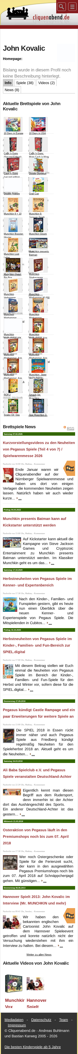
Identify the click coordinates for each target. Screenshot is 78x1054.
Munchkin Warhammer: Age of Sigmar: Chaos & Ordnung (14, 380)
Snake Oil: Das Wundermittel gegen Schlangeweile (12, 420)
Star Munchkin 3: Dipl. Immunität (38, 417)
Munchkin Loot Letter (11, 256)
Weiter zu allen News (39, 954)
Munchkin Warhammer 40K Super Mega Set (12, 338)
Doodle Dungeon (37, 173)
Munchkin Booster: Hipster (14, 236)
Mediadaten (14, 1020)
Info (8, 83)
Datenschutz (41, 1020)
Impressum (17, 1025)
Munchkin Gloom (38, 234)
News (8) (12, 90)
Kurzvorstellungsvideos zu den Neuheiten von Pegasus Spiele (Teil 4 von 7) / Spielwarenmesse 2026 (39, 449)
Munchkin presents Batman (39, 253)
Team (63, 1020)
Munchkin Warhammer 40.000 (39, 296)
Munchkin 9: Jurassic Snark (37, 215)
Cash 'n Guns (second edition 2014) (12, 177)
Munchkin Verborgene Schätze (10, 298)
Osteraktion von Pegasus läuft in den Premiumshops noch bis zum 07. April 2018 (36, 836)
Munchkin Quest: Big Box (13, 276)
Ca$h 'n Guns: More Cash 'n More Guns (39, 157)
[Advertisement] (40, 36)
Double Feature (12, 193)
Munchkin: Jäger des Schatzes (37, 376)
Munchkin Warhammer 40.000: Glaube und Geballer (14, 319)
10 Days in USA (37, 133)
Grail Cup (34, 193)
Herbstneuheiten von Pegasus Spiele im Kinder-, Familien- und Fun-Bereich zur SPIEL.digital (37, 645)
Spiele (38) (25, 83)
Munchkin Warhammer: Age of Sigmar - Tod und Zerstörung (39, 360)
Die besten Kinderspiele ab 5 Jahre (33, 1047)
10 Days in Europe (13, 133)
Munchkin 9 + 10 (12, 213)
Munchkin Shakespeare (36, 276)
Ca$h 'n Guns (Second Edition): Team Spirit (13, 157)
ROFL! (7, 394)
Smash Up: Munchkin (35, 396)
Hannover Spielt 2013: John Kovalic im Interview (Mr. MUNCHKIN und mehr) (36, 1003)
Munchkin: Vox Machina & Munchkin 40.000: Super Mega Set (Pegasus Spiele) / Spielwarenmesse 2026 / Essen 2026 (14, 1003)
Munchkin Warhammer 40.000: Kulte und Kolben (38, 319)
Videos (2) (46, 83)
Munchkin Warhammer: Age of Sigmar (38, 338)
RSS (70, 428)
